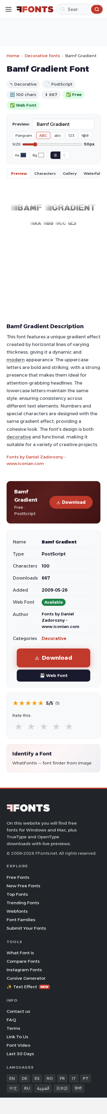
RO (50, 1078)
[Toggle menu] (8, 9)
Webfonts (17, 911)
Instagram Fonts (24, 969)
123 (71, 135)
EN (12, 1078)
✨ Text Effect (28, 986)
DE (24, 1078)
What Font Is (20, 952)
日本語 (62, 1088)
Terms (13, 1028)
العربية (43, 1088)
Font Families (21, 919)
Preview (19, 173)
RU (27, 1088)
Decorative (54, 638)
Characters (45, 173)
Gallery (70, 173)
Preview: (21, 124)
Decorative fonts (42, 55)
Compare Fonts (23, 961)
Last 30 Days (20, 1053)
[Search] (97, 9)
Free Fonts (18, 877)
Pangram (23, 135)
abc (57, 135)
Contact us (18, 1011)
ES (37, 1078)
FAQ (11, 1019)
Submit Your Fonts (26, 928)
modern (16, 359)
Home (13, 55)
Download (74, 502)
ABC (43, 135)
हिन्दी (78, 1088)
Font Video (18, 1045)
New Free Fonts (23, 885)
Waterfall (92, 173)
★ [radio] (18, 727)
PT (85, 1078)
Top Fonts (17, 894)
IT (74, 1078)
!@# (85, 135)
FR (62, 1078)
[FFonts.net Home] (35, 9)
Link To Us (17, 1036)
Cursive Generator (26, 978)
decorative (19, 437)
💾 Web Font (53, 675)
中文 (13, 1088)
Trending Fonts (23, 902)
